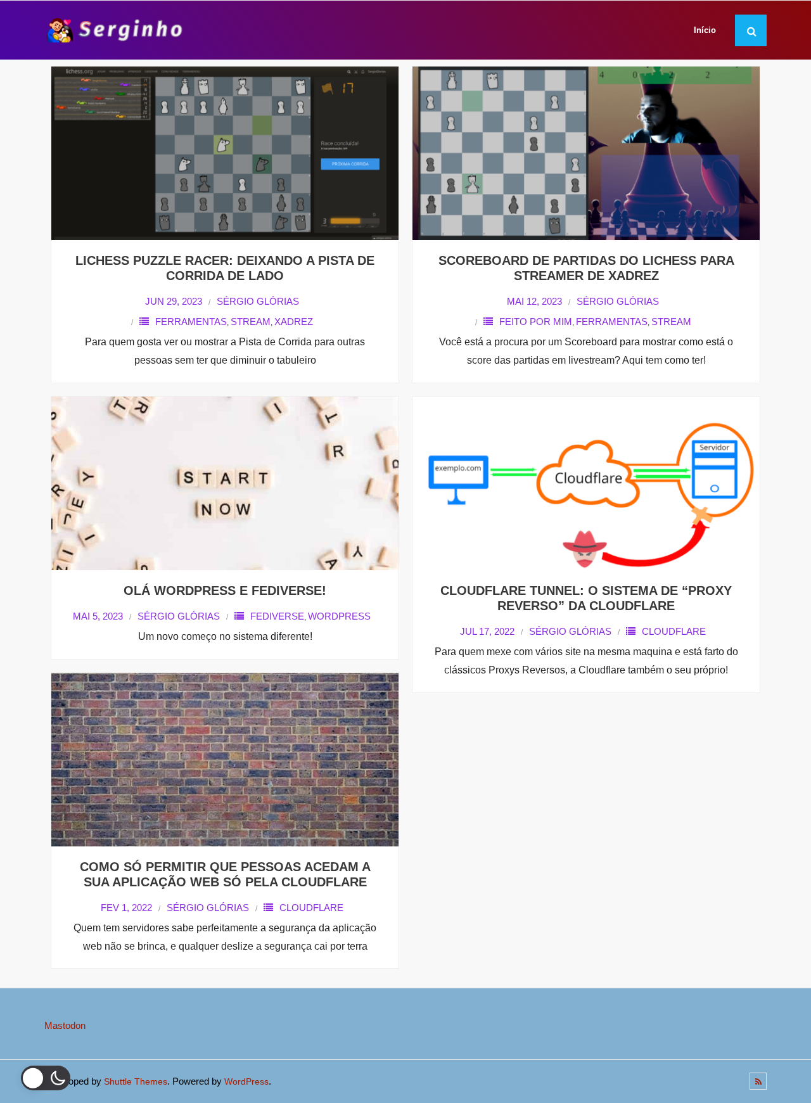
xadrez (293, 321)
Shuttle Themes (135, 1081)
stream (251, 321)
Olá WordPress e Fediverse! (225, 590)
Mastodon (65, 1025)
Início (705, 30)
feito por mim (535, 321)
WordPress (246, 1081)
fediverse (277, 616)
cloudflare (674, 631)
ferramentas (191, 321)
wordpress (339, 616)
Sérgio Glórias (258, 301)
